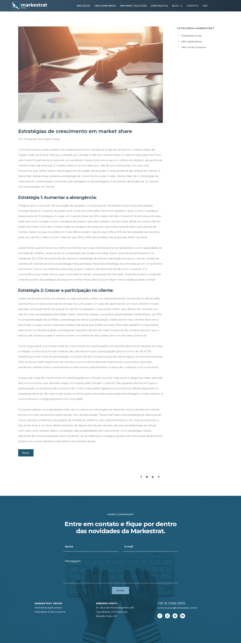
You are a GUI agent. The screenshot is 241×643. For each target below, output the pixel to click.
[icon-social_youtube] (182, 615)
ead (205, 5)
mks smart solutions (133, 5)
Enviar (120, 590)
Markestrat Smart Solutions (50, 611)
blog (175, 5)
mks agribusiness (105, 5)
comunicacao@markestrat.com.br (177, 607)
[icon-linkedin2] (168, 615)
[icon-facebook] (160, 615)
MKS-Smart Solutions (193, 47)
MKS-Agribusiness (191, 41)
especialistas (159, 5)
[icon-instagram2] (176, 615)
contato (192, 5)
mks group (83, 5)
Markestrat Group (191, 35)
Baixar (25, 452)
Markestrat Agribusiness (48, 607)
